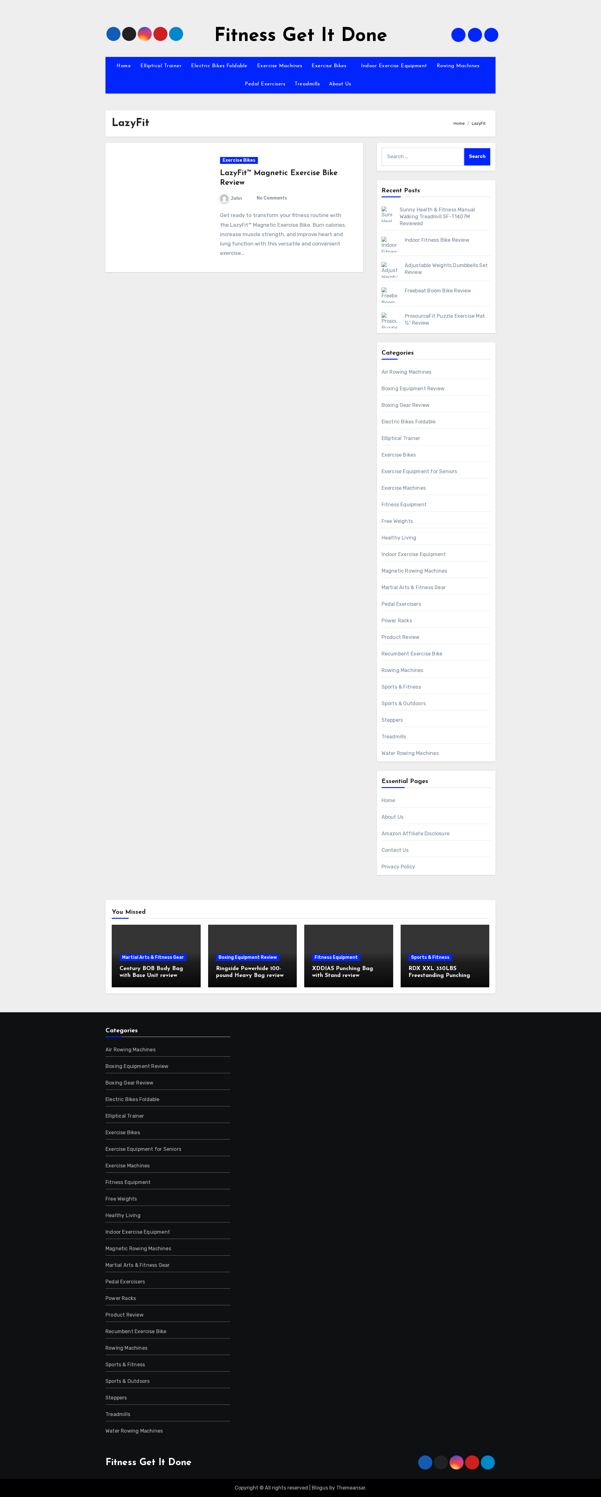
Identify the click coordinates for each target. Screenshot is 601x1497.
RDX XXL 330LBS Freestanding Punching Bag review (439, 975)
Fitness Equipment (404, 505)
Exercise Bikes (329, 65)
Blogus (320, 1488)
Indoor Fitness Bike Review (437, 240)
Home (123, 65)
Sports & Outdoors (404, 703)
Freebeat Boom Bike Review (438, 291)
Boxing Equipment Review (413, 389)
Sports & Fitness (401, 687)
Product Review (401, 637)
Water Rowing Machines (410, 753)
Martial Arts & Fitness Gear (414, 587)
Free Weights (397, 521)
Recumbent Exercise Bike (412, 654)
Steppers (392, 720)
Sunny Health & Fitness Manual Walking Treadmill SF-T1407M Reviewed (437, 216)
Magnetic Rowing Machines (414, 571)
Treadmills (307, 84)
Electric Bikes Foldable (219, 65)
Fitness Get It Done (300, 36)
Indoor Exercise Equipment (394, 65)
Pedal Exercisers (265, 84)
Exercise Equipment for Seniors (419, 471)
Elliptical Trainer (161, 65)
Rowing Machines (459, 65)
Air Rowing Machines (407, 372)
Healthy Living (399, 538)
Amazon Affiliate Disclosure (415, 834)
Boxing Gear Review (406, 405)
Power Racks (397, 621)
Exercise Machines (279, 65)
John (236, 198)
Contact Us (395, 850)
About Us (341, 84)
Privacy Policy (398, 867)
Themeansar (350, 1488)
